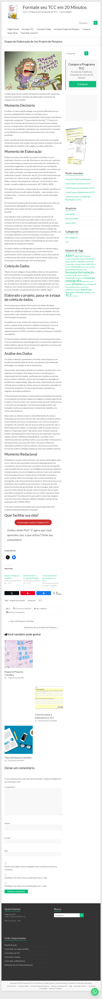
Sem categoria (41, 608)
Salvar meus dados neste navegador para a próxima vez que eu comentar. (30, 868)
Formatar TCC (28, 29)
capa (67, 261)
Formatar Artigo (44, 29)
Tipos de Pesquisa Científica (21, 621)
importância (85, 275)
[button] (95, 992)
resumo (79, 292)
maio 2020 (70, 214)
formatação (86, 272)
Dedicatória (90, 264)
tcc (9, 608)
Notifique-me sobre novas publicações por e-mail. (25, 886)
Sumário (87, 292)
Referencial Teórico (72, 290)
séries (93, 292)
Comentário (10, 787)
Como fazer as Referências (14, 961)
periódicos (68, 284)
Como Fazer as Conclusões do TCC (80, 188)
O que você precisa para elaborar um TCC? (49, 578)
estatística (92, 267)
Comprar (86, 29)
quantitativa (85, 287)
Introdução (70, 278)
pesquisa (31, 600)
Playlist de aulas (10, 945)
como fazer (89, 261)
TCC (40, 600)
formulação (68, 275)
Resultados (70, 292)
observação (90, 281)
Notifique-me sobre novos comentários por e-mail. (25, 877)
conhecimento (80, 264)
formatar (71, 272)
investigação (79, 278)
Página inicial (13, 29)
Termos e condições (55, 988)
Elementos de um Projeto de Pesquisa (41, 627)
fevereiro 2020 (71, 218)
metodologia (89, 278)
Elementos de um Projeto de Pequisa (18, 965)
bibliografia (89, 259)
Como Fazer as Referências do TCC (80, 192)
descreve (68, 267)
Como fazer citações (12, 957)
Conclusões (69, 264)
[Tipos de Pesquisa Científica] (19, 727)
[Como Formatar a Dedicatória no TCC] (49, 684)
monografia (73, 281)
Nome (7, 823)
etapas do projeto (17, 600)
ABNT (69, 256)
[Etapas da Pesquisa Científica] (19, 641)
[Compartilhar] (43, 593)
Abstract (87, 256)
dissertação (76, 266)
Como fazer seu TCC (12, 953)
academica (68, 259)
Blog (70, 986)
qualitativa (77, 287)
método (84, 281)
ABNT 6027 (79, 256)
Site (6, 851)
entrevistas (84, 267)
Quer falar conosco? (29, 33)
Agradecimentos (78, 259)
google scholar (77, 275)
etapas (67, 269)
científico (81, 261)
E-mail (7, 838)
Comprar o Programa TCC (59, 986)
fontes (85, 269)
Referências (86, 289)
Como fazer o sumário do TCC (78, 183)
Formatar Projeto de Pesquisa (66, 29)
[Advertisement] (81, 107)
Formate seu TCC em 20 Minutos (55, 7)
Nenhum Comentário (16, 612)
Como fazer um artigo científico (16, 949)
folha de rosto (77, 269)
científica (73, 261)
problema (85, 284)
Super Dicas (13, 33)
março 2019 (70, 223)
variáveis (75, 296)
